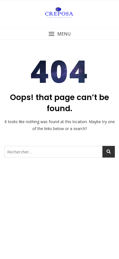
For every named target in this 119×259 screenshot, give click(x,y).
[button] (59, 34)
